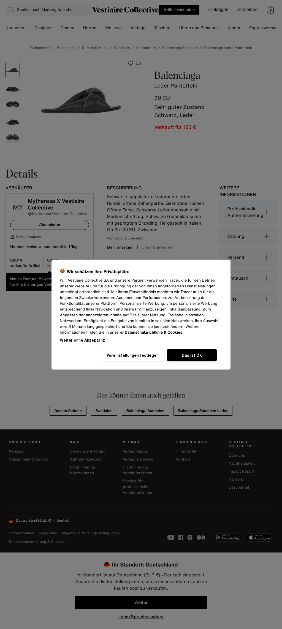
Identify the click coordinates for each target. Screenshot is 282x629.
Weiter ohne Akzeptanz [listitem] (82, 340)
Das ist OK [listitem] (192, 355)
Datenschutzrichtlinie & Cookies (153, 332)
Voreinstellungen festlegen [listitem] (133, 355)
